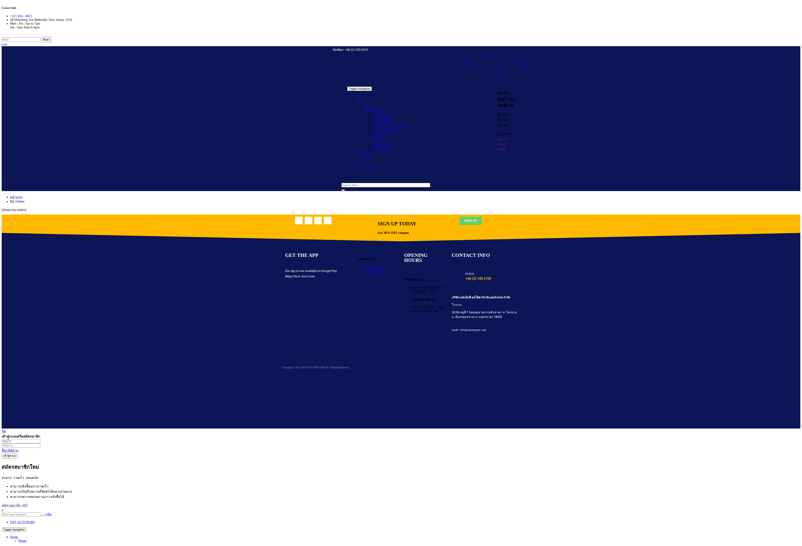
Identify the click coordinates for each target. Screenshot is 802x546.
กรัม (48, 514)
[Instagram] (318, 220)
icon (4, 44)
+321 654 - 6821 (21, 16)
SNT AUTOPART (22, 522)
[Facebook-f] (299, 220)
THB (518, 58)
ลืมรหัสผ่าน (10, 450)
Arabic (498, 74)
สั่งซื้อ (502, 149)
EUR (526, 69)
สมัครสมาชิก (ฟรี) (15, 505)
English (490, 58)
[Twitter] (308, 220)
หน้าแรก (16, 197)
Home (14, 537)
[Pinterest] (327, 220)
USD (526, 65)
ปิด (4, 431)
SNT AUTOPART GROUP (314, 367)
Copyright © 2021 (291, 367)
